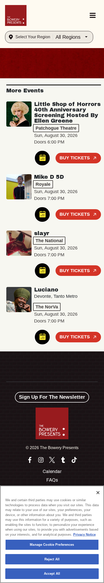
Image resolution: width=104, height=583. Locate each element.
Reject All (52, 559)
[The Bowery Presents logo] (16, 15)
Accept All (52, 573)
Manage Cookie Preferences (52, 544)
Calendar (52, 471)
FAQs (52, 480)
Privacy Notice (84, 534)
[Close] (97, 492)
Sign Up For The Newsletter (52, 397)
